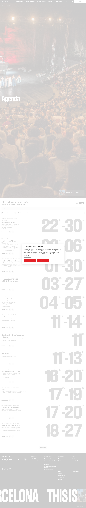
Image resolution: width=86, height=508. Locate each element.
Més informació (27, 257)
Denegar (43, 260)
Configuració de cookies (56, 260)
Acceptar (30, 260)
